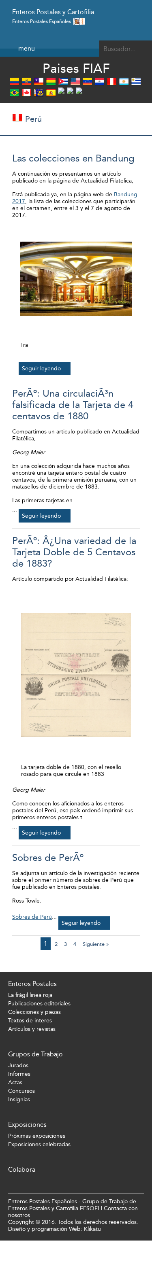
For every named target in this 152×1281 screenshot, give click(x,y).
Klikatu (92, 1229)
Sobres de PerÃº (47, 857)
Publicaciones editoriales (39, 1003)
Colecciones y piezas (34, 1012)
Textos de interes (30, 1020)
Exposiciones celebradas (39, 1144)
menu (26, 48)
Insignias (19, 1099)
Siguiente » (96, 944)
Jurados (18, 1065)
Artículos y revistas (32, 1029)
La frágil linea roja (30, 995)
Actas (15, 1082)
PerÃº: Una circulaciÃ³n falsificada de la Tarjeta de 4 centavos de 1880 (72, 405)
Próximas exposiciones (36, 1135)
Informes (19, 1074)
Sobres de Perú (32, 916)
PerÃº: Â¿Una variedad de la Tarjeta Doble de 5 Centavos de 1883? (74, 552)
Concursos (21, 1091)
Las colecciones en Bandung (73, 158)
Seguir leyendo (41, 368)
